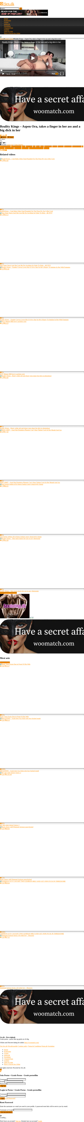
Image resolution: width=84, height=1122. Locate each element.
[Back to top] (1, 1070)
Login (2, 1098)
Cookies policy (23, 1046)
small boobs (10, 148)
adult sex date (8, 31)
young (47, 148)
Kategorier (7, 20)
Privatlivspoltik (13, 1046)
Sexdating (7, 26)
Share (11, 137)
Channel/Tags (8, 28)
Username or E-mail (6, 1110)
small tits (18, 148)
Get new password (6, 1112)
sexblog (6, 30)
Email (2, 1081)
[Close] (0, 1071)
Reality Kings (9, 39)
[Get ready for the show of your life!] (24, 15)
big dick (29, 146)
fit (34, 146)
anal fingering (16, 146)
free (38, 146)
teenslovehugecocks (36, 148)
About (4, 137)
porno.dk (7, 24)
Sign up (3, 1086)
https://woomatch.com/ (31, 1042)
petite (55, 146)
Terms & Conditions (34, 1046)
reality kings (77, 146)
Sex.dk (8, 4)
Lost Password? (10, 1098)
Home (6, 19)
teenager (26, 148)
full (43, 146)
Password (3, 1084)
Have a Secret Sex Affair (12, 33)
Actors (6, 22)
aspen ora (10, 145)
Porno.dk (45, 1046)
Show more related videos (8, 593)
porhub (61, 146)
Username (3, 1079)
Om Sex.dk (3, 1046)
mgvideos (49, 146)
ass (24, 146)
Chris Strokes (18, 145)
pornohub (68, 146)
